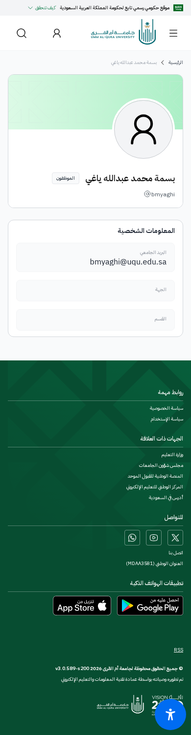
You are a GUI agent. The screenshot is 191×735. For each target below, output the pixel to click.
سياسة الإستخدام (167, 419)
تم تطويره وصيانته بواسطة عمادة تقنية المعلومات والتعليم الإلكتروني (122, 679)
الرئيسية (175, 62)
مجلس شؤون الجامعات (161, 465)
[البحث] (21, 33)
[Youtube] (154, 538)
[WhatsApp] (132, 538)
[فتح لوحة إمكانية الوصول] (170, 714)
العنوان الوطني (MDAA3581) (154, 563)
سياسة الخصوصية (166, 408)
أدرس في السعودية (166, 497)
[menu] (173, 33)
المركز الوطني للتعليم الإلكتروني (154, 486)
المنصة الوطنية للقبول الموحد (155, 476)
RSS (178, 650)
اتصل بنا (175, 552)
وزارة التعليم (172, 454)
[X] (175, 538)
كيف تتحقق (45, 7)
